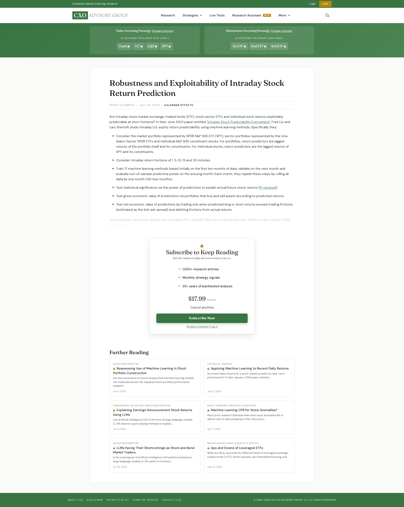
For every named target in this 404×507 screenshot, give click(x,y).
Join (325, 3)
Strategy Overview (162, 30)
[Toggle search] (327, 15)
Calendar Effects (178, 105)
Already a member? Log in (202, 326)
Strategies (190, 15)
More (282, 15)
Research (168, 15)
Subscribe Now (202, 318)
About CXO (75, 499)
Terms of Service (145, 499)
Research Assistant (251, 15)
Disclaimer (94, 499)
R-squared (268, 187)
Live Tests (217, 15)
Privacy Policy (117, 499)
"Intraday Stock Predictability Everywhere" (238, 122)
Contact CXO (171, 499)
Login (312, 3)
